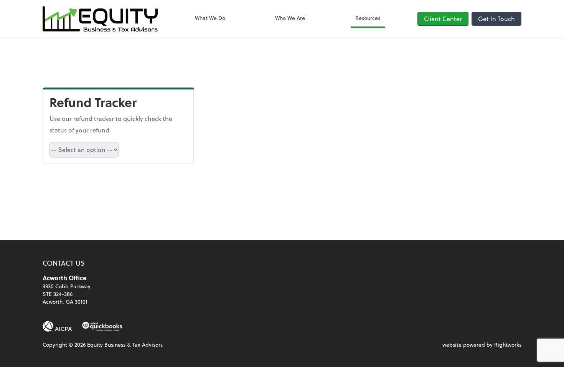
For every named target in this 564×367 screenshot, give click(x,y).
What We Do (210, 18)
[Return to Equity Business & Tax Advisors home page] (100, 18)
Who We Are (290, 18)
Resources (367, 18)
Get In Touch (496, 18)
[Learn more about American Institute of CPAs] (58, 326)
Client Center (443, 18)
